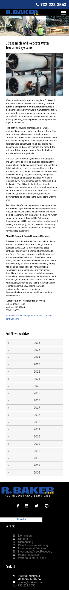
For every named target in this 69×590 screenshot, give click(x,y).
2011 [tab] (37, 450)
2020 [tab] (37, 385)
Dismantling (25, 542)
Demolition (25, 535)
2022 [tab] (37, 371)
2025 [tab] (37, 349)
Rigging (23, 538)
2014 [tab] (37, 429)
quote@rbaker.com (30, 582)
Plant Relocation (28, 554)
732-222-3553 (53, 4)
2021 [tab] (37, 378)
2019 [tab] (37, 393)
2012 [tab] (37, 443)
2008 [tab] (37, 472)
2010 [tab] (37, 458)
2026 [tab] (37, 342)
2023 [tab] (37, 364)
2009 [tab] (37, 465)
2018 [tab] (37, 400)
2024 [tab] (37, 357)
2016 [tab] (37, 414)
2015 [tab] (37, 421)
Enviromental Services (32, 548)
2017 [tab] (37, 407)
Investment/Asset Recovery (35, 551)
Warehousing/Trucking (32, 557)
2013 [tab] (37, 436)
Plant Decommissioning (33, 545)
